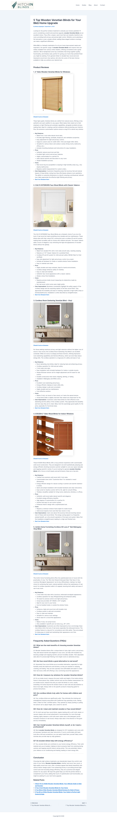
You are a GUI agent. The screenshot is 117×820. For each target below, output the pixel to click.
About (96, 5)
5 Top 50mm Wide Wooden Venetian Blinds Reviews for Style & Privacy (57, 790)
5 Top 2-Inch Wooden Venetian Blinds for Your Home (51, 788)
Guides (84, 5)
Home (77, 5)
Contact (102, 5)
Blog (90, 5)
